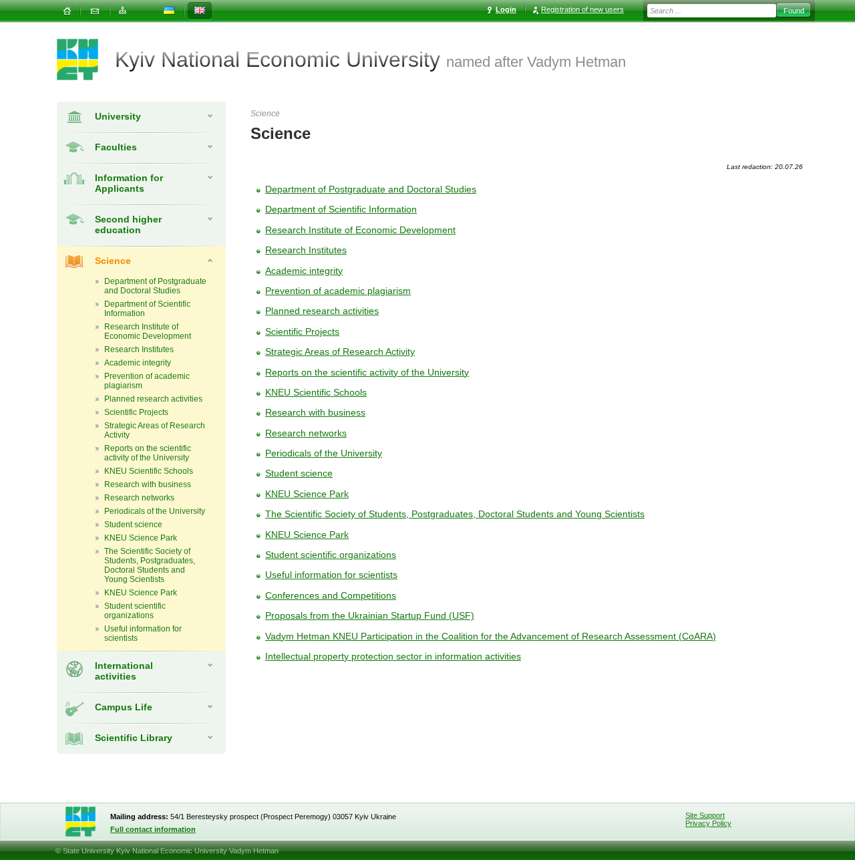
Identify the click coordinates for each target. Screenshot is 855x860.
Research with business (315, 412)
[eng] (200, 11)
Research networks (306, 433)
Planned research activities (322, 310)
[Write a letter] (95, 11)
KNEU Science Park (307, 493)
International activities (124, 671)
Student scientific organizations (330, 554)
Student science (299, 473)
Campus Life (123, 707)
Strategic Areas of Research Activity (340, 351)
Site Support (705, 815)
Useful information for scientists (331, 574)
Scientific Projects (302, 331)
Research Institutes (306, 250)
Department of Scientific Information (341, 209)
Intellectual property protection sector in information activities (393, 656)
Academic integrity (304, 270)
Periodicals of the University (323, 453)
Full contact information (153, 829)
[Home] (67, 11)
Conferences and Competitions (330, 595)
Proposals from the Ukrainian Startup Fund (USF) (369, 615)
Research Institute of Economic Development (360, 230)
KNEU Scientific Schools (316, 392)
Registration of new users (582, 9)
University (118, 116)
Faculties (116, 147)
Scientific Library (133, 737)
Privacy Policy (708, 823)
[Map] (123, 11)
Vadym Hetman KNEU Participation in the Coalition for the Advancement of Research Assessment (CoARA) (490, 636)
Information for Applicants (129, 183)
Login (506, 9)
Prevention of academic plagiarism (338, 290)
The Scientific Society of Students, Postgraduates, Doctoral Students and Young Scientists (455, 514)
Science (113, 260)
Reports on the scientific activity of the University (367, 372)
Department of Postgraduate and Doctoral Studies (370, 189)
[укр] (169, 11)
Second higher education (128, 224)
